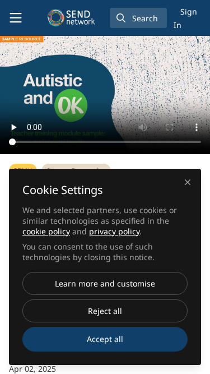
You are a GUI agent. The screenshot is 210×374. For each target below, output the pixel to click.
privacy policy (114, 231)
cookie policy (46, 231)
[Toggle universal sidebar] (15, 18)
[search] (138, 18)
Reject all (105, 311)
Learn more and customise (105, 283)
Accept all (105, 339)
